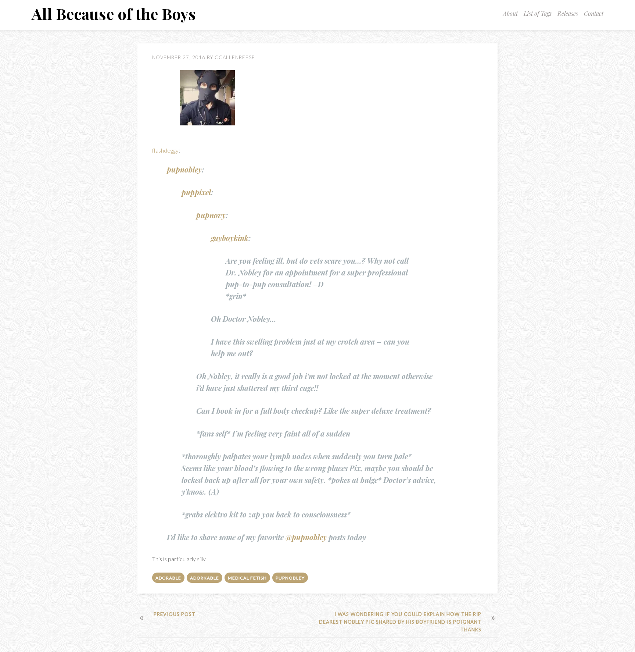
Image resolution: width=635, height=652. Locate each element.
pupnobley (184, 169)
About (510, 13)
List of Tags (538, 13)
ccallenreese (235, 57)
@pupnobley (306, 537)
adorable (168, 578)
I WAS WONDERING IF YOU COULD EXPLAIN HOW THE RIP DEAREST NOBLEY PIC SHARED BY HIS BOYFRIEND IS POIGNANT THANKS (400, 622)
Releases (567, 13)
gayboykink (229, 238)
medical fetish (247, 578)
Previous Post (174, 614)
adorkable (204, 578)
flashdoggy (165, 150)
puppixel (196, 192)
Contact (593, 13)
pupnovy (211, 215)
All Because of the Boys (114, 13)
